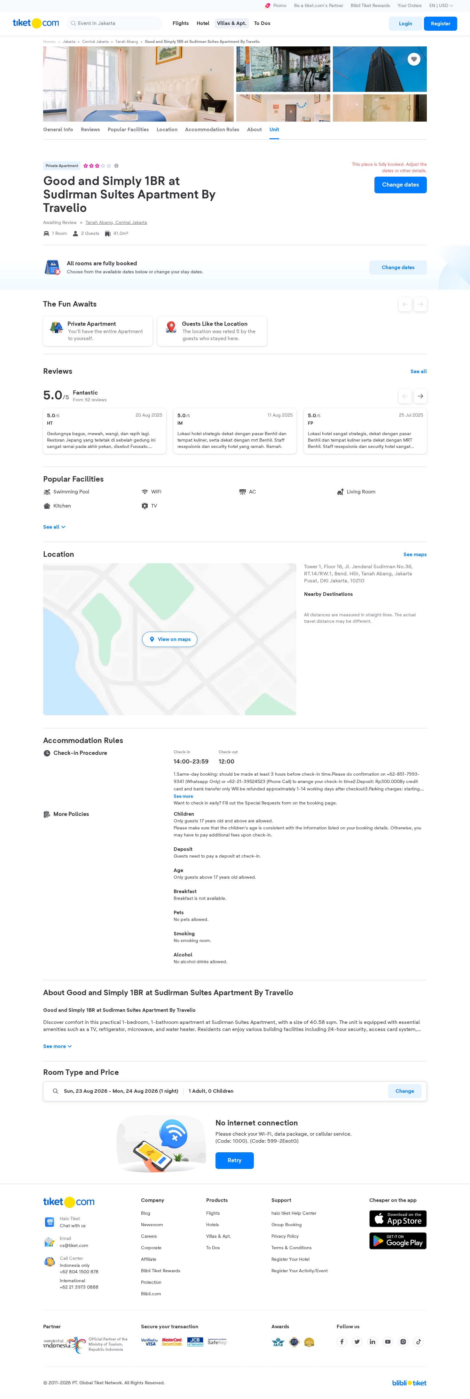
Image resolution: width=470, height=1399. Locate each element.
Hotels (212, 1225)
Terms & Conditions (291, 1248)
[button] (169, 639)
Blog (145, 1213)
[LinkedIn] (372, 1342)
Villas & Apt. (218, 1236)
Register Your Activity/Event (299, 1271)
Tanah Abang (126, 41)
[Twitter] (357, 1342)
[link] (405, 24)
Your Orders (410, 6)
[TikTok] (418, 1342)
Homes (49, 41)
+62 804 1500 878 (79, 1272)
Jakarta (69, 41)
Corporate (151, 1248)
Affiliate (148, 1259)
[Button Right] (420, 396)
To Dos (213, 1248)
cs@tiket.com (74, 1246)
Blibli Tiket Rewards (370, 6)
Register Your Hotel (290, 1259)
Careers (149, 1236)
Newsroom (152, 1225)
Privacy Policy (285, 1236)
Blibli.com (151, 1294)
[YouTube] (388, 1342)
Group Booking (286, 1225)
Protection (151, 1282)
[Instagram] (403, 1342)
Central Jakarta (95, 41)
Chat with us (73, 1226)
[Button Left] (405, 396)
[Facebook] (342, 1342)
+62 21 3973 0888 (79, 1287)
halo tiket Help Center (293, 1213)
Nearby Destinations (328, 594)
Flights (213, 1213)
